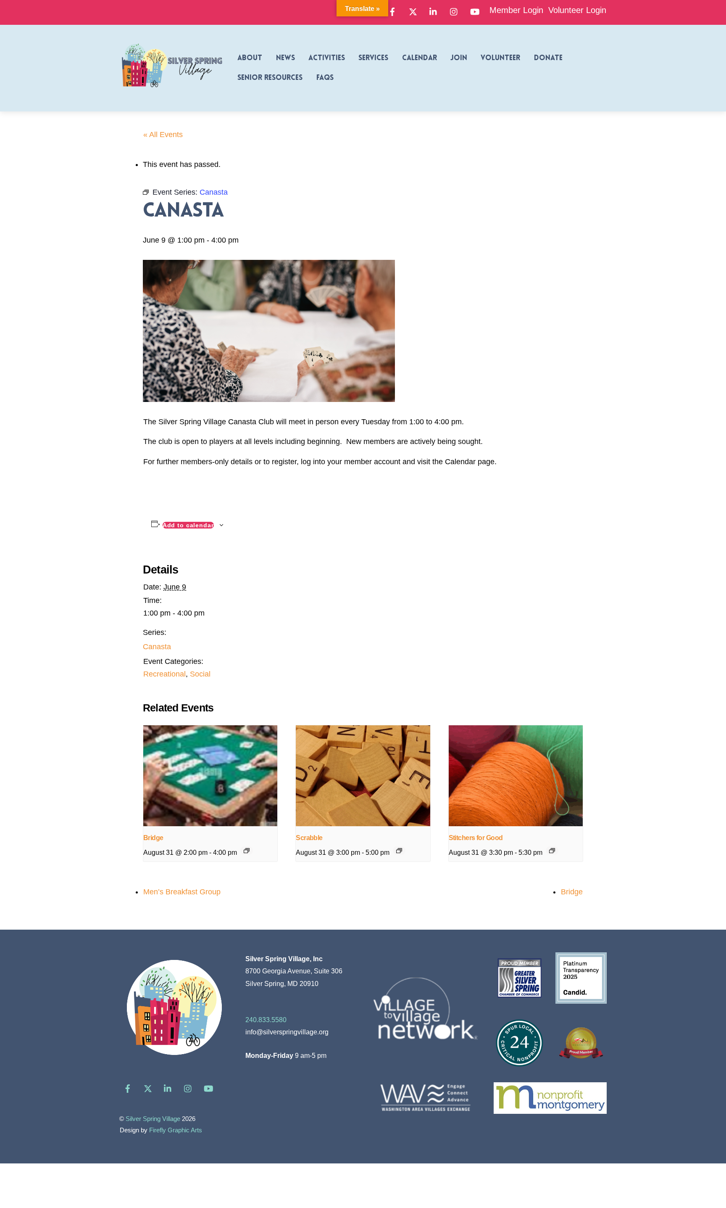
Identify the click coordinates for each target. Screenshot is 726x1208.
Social (200, 674)
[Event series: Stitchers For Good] (552, 850)
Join (458, 58)
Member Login (516, 10)
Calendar (419, 58)
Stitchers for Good (476, 837)
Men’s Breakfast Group (182, 892)
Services (373, 58)
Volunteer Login (577, 10)
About (249, 58)
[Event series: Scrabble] (399, 850)
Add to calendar (188, 525)
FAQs (325, 78)
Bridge (153, 837)
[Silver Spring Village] (171, 92)
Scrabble (309, 837)
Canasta (157, 646)
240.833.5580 (266, 1019)
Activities (326, 58)
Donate (548, 58)
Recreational (164, 674)
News (285, 58)
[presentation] (210, 775)
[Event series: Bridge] (247, 850)
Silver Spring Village (153, 1118)
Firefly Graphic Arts (175, 1130)
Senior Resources (269, 78)
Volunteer (500, 58)
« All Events (163, 134)
